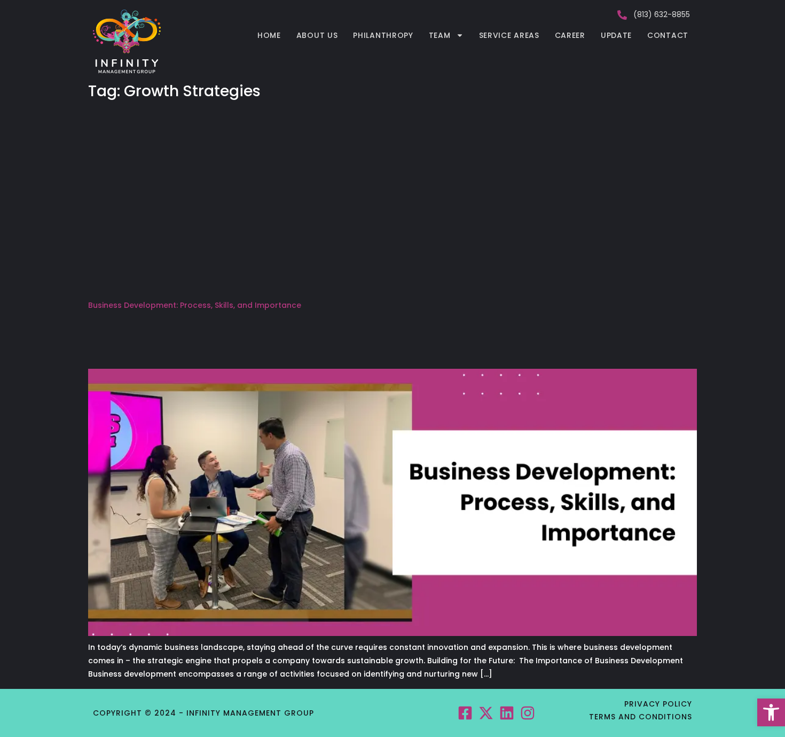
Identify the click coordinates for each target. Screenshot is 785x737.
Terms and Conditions (640, 716)
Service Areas (509, 35)
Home (269, 35)
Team (440, 35)
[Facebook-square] (464, 712)
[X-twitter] (485, 712)
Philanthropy (383, 35)
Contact (667, 35)
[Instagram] (527, 712)
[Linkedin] (507, 712)
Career (570, 35)
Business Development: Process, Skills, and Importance (194, 305)
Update (616, 35)
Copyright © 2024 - (139, 713)
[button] (771, 712)
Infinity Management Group (250, 713)
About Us (317, 35)
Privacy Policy (658, 704)
